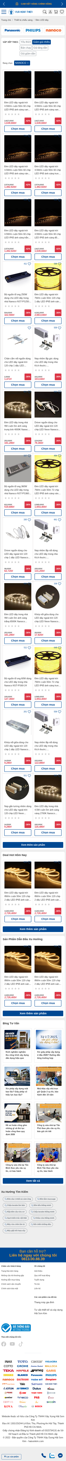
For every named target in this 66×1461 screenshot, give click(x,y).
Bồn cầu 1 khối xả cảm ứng (19, 1199)
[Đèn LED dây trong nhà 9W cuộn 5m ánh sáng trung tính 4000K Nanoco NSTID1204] (17, 404)
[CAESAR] (37, 1361)
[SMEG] (37, 1370)
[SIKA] (37, 1401)
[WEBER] (8, 1397)
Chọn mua (18, 128)
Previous (5, 882)
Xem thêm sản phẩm (33, 845)
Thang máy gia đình (44, 1302)
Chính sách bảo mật (9, 1288)
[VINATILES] (22, 1406)
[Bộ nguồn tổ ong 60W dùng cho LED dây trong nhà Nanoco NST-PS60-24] (17, 660)
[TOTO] (22, 1361)
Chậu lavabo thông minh (43, 1212)
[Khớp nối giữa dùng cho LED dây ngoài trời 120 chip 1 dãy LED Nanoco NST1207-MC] (17, 724)
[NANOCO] (8, 1379)
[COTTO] (8, 1365)
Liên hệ (37, 1288)
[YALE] (22, 1383)
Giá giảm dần (28, 53)
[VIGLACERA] (51, 1361)
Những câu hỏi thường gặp (12, 1275)
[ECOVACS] (51, 1392)
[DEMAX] (51, 1388)
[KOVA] (8, 1406)
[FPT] (8, 1383)
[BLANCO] (22, 1374)
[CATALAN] (51, 1397)
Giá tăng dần (40, 47)
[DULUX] (37, 1388)
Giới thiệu (38, 1271)
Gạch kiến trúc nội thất (17, 1218)
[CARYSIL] (8, 1401)
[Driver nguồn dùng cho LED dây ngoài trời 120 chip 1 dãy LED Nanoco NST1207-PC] (17, 532)
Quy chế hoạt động (42, 1275)
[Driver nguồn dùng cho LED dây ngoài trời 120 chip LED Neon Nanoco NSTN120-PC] (48, 404)
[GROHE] (22, 1365)
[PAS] (37, 1397)
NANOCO (21, 63)
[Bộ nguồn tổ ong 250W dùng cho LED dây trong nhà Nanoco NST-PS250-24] (17, 276)
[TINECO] (22, 1397)
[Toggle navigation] (4, 12)
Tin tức (37, 1284)
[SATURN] (37, 1383)
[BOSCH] (37, 1406)
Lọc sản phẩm (12, 1457)
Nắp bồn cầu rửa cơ (16, 1212)
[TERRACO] (22, 1388)
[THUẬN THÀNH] (37, 1392)
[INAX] (8, 1361)
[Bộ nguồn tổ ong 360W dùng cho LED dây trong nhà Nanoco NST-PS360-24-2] (17, 468)
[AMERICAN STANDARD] (37, 1365)
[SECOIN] (51, 1401)
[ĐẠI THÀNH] (22, 1379)
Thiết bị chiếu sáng (23, 20)
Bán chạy (26, 47)
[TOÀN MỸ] (37, 1379)
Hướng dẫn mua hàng (10, 1280)
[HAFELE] (22, 1370)
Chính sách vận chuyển (11, 1284)
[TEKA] (8, 1370)
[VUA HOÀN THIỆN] (51, 1383)
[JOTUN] (8, 1388)
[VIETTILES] (22, 1401)
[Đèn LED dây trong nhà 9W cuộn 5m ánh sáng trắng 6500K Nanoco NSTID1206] (17, 596)
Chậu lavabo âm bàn (16, 1205)
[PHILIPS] (51, 1374)
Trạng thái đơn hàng (9, 1271)
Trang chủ (6, 20)
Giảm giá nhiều (41, 42)
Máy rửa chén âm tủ (16, 1224)
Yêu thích (26, 42)
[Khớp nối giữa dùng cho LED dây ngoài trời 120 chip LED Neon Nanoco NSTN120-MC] (48, 596)
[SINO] (22, 1392)
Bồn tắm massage (47, 1199)
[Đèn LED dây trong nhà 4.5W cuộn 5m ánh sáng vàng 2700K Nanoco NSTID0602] (48, 788)
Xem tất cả (33, 1180)
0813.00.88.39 (33, 1259)
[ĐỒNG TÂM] (51, 1379)
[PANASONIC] (37, 1374)
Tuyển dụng (39, 1280)
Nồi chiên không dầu (42, 1224)
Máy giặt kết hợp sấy (16, 1231)
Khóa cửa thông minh (44, 1218)
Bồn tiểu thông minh (42, 1205)
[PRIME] (8, 1392)
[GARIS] (51, 1370)
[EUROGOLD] (8, 1374)
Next (61, 882)
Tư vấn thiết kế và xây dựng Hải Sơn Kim (48, 1311)
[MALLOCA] (51, 1365)
